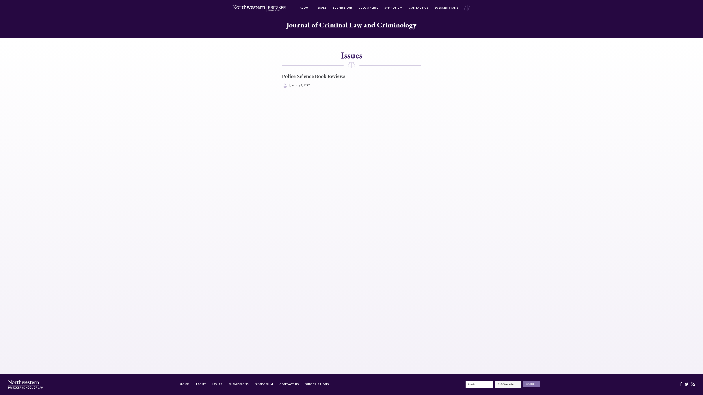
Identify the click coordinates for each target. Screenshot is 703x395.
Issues (321, 7)
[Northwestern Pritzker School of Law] (259, 8)
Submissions (343, 7)
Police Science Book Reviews (313, 76)
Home (184, 384)
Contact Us (418, 7)
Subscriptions (446, 7)
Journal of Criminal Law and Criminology (351, 25)
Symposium (393, 7)
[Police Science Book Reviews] (284, 86)
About (305, 7)
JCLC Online (368, 7)
